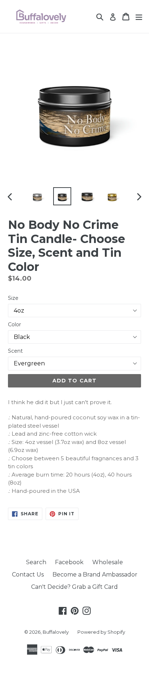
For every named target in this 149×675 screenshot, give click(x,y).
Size (13, 298)
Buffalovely (56, 632)
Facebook (69, 562)
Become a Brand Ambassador (94, 574)
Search (36, 562)
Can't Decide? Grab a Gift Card (74, 586)
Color (14, 324)
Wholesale (107, 562)
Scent (15, 351)
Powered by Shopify (101, 632)
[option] (37, 196)
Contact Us (28, 574)
